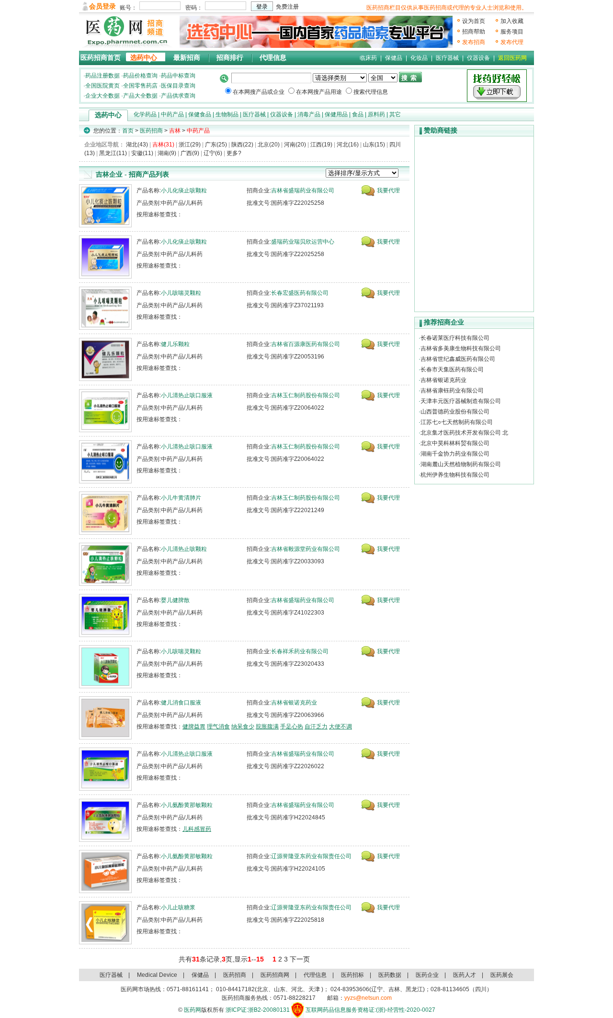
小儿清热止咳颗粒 (184, 549)
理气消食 (218, 726)
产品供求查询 (178, 95)
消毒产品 (308, 114)
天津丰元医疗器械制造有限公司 (460, 401)
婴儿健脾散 (175, 600)
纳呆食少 (242, 726)
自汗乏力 (316, 726)
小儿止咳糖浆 (178, 907)
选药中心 (143, 57)
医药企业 (427, 975)
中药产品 (172, 114)
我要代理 (388, 190)
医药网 (192, 1010)
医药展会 (501, 975)
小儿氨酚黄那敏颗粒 (187, 805)
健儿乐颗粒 (175, 344)
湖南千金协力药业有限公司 (454, 453)
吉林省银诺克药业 (294, 702)
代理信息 (273, 57)
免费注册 (287, 6)
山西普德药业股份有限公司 (454, 411)
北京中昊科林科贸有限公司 (454, 443)
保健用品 (336, 114)
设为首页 (473, 21)
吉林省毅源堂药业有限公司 (305, 549)
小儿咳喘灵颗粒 (181, 293)
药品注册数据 (102, 75)
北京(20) (269, 144)
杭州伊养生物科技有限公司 (454, 474)
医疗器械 (447, 58)
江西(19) (321, 144)
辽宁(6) (213, 153)
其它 (395, 114)
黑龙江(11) (113, 153)
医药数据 (389, 975)
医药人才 (464, 975)
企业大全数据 (102, 95)
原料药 (376, 114)
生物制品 (227, 114)
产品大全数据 (140, 95)
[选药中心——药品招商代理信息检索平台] (316, 31)
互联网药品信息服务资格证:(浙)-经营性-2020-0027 (370, 1010)
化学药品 (145, 114)
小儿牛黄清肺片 (181, 497)
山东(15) (374, 144)
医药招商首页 (100, 57)
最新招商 (186, 57)
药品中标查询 (178, 75)
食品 (357, 114)
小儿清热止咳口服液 (187, 395)
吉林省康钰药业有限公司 (452, 390)
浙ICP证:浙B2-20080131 (258, 1010)
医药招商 (151, 130)
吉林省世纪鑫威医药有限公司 (457, 359)
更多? (234, 153)
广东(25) (216, 144)
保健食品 (199, 114)
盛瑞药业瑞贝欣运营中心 (302, 241)
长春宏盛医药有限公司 (300, 293)
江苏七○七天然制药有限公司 (456, 422)
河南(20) (295, 144)
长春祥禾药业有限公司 (300, 651)
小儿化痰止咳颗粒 (184, 190)
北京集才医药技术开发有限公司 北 (464, 432)
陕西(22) (242, 144)
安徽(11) (142, 153)
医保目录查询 (178, 85)
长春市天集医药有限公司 (452, 369)
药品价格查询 (140, 75)
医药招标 (352, 975)
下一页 (300, 959)
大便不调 (340, 726)
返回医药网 (512, 58)
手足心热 (291, 726)
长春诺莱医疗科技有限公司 (454, 338)
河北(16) (348, 144)
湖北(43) (137, 144)
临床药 (368, 58)
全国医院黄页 (102, 85)
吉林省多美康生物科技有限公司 (460, 348)
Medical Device (157, 975)
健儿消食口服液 (181, 702)
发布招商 (473, 42)
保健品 (393, 58)
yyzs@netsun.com (368, 998)
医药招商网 (275, 975)
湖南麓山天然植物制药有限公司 (460, 464)
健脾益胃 (193, 726)
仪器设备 (478, 58)
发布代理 (511, 42)
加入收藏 (511, 21)
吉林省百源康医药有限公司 (305, 344)
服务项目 (511, 31)
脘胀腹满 (267, 726)
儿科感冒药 (196, 829)
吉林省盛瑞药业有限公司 (302, 190)
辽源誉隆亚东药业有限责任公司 (311, 856)
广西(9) (190, 153)
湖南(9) (167, 153)
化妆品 (419, 58)
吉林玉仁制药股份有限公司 (305, 395)
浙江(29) (190, 144)
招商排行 (229, 57)
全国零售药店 (140, 85)
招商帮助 (473, 31)
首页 (128, 130)
